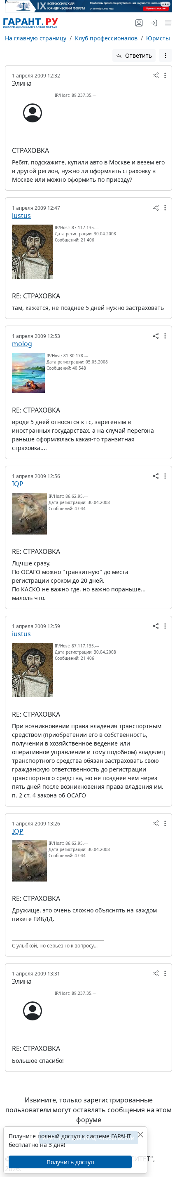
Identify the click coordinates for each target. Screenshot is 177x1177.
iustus (21, 215)
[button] (166, 23)
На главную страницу (35, 38)
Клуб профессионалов (106, 38)
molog (22, 343)
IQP (17, 483)
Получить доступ (70, 1162)
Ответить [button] (137, 55)
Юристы (158, 38)
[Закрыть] (140, 1134)
